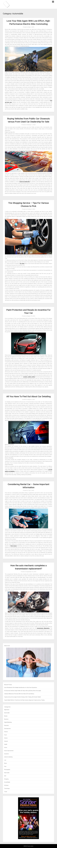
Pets (5, 766)
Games (6, 738)
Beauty (5, 716)
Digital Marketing (8, 722)
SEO (5, 776)
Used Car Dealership (24, 181)
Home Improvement (8, 750)
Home (5, 747)
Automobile (7, 712)
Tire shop (22, 263)
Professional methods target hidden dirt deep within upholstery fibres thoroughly (22, 690)
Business (6, 719)
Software (6, 785)
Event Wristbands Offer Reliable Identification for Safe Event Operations (20, 687)
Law (5, 760)
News (5, 763)
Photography (7, 769)
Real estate (6, 772)
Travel (5, 791)
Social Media (7, 782)
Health (5, 744)
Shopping (6, 779)
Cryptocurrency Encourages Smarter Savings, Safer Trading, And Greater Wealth (22, 697)
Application (6, 709)
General (6, 741)
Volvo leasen (13, 545)
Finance (6, 731)
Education (6, 725)
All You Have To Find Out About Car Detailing (28, 396)
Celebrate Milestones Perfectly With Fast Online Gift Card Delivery (19, 693)
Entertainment (7, 728)
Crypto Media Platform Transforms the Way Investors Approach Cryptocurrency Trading (24, 700)
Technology (7, 788)
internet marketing (8, 757)
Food (5, 735)
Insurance (6, 753)
